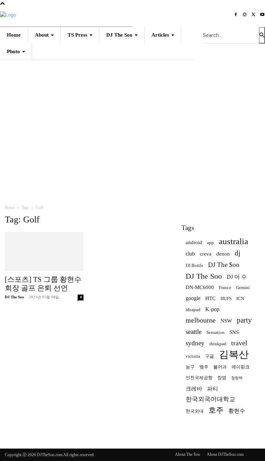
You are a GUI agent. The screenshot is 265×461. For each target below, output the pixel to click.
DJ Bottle (194, 265)
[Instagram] (244, 15)
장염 (221, 377)
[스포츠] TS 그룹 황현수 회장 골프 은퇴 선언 (43, 283)
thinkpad (217, 343)
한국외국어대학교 (210, 399)
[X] (253, 15)
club (190, 253)
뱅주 (203, 366)
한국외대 (195, 411)
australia (233, 241)
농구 (190, 366)
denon (223, 254)
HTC (210, 298)
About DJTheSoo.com (225, 454)
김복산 (234, 354)
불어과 (220, 366)
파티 (212, 388)
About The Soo (187, 454)
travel (239, 343)
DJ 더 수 (237, 276)
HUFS (226, 298)
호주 (216, 410)
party (244, 320)
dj (238, 253)
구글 (209, 356)
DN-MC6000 (200, 287)
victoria (193, 356)
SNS (234, 332)
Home (10, 207)
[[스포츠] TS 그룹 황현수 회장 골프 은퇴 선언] (44, 251)
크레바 (194, 388)
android (194, 242)
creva (206, 254)
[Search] (262, 35)
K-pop (212, 309)
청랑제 (237, 378)
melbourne (201, 320)
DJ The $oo (223, 264)
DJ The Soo (14, 297)
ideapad (193, 309)
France (225, 287)
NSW (226, 321)
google (193, 298)
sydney (195, 343)
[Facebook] (236, 15)
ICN (240, 298)
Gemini (243, 287)
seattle (194, 331)
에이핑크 (240, 366)
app (210, 242)
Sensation (215, 332)
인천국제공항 (199, 377)
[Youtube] (262, 15)
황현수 (236, 410)
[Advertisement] (132, 122)
